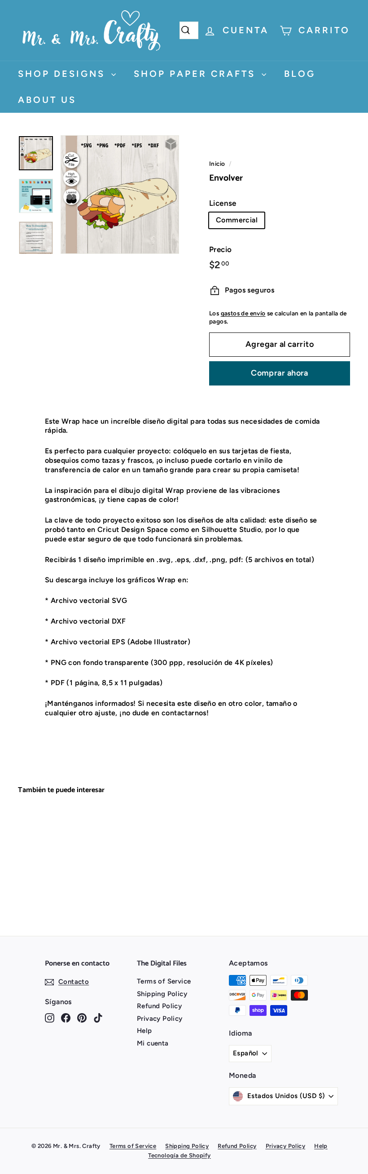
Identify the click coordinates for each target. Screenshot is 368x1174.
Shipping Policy (162, 994)
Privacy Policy (160, 1019)
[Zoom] (120, 194)
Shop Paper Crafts (196, 73)
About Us (47, 99)
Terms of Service (164, 981)
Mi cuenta (153, 1043)
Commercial (237, 220)
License (223, 203)
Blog (299, 73)
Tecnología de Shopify (179, 1155)
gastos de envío (243, 313)
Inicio (217, 163)
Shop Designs (63, 73)
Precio (220, 249)
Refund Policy (159, 1006)
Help (144, 1031)
